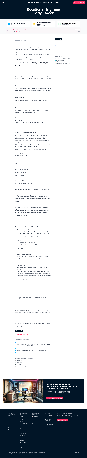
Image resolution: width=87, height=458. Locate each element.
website (31, 62)
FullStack (22, 416)
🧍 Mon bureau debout (20, 369)
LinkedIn (42, 62)
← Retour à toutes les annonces (21, 36)
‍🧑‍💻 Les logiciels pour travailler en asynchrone (61, 61)
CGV (27, 452)
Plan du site (34, 426)
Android (9, 434)
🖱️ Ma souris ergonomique (21, 366)
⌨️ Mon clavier (18, 362)
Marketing (22, 421)
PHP (8, 420)
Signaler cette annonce (20, 40)
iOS (8, 432)
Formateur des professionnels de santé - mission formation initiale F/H (32, 350)
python (41, 271)
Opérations (22, 435)
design (39, 267)
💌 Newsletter (35, 416)
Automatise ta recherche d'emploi (54, 398)
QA (20, 428)
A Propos (34, 423)
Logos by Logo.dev (42, 452)
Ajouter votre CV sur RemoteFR (34, 2)
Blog (33, 421)
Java (8, 427)
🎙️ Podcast (34, 419)
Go (8, 429)
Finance (21, 447)
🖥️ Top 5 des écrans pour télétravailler (62, 58)
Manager (22, 419)
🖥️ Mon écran (18, 364)
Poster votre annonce (79, 2)
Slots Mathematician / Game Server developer (27, 348)
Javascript (10, 417)
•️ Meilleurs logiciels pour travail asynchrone (48, 421)
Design (21, 426)
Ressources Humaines (25, 438)
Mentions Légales (33, 452)
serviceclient (77, 29)
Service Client (23, 442)
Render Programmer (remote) (23, 352)
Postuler (18, 330)
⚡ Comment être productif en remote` (62, 63)
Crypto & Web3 (23, 423)
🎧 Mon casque (18, 360)
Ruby (9, 422)
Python (9, 425)
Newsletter (57, 2)
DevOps (21, 430)
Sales (21, 445)
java (46, 271)
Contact (34, 428)
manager (43, 137)
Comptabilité (23, 433)
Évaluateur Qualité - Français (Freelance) (25, 342)
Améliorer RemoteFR (47, 2)
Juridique (22, 440)
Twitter (46, 62)
